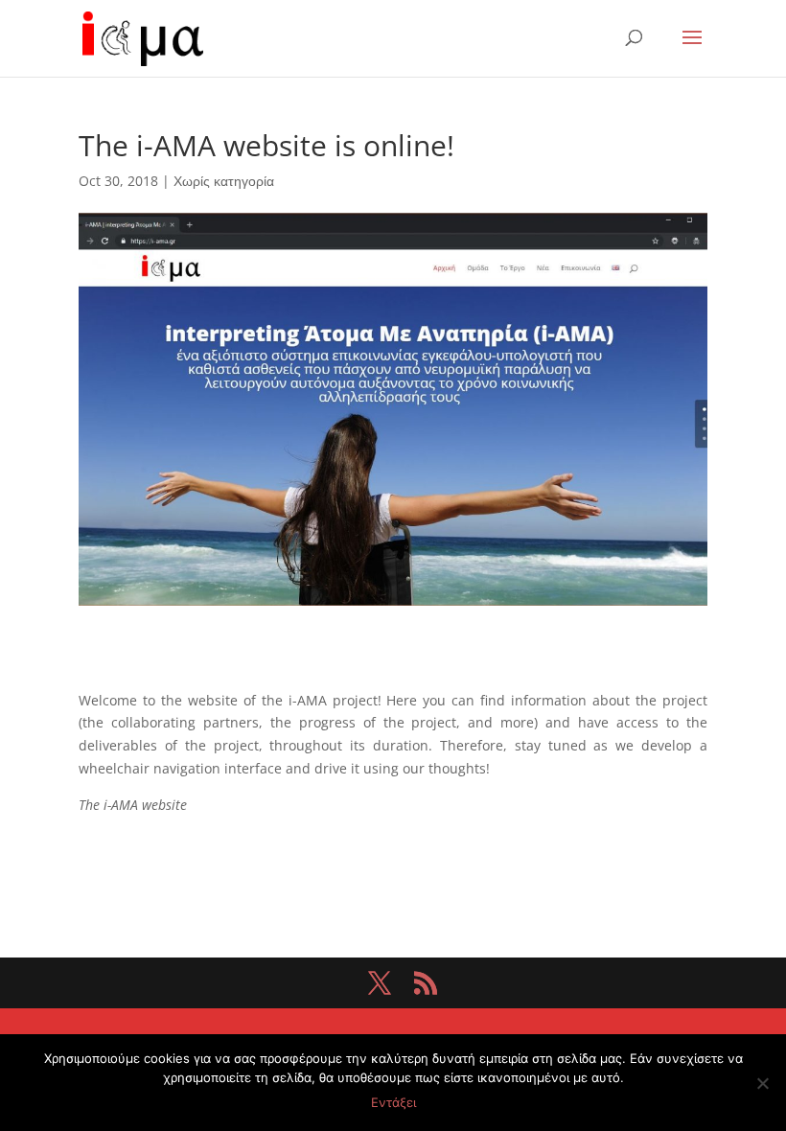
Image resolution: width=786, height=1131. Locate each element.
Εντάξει (393, 1102)
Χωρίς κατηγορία (223, 181)
